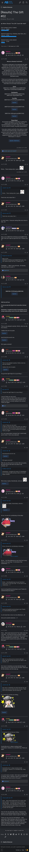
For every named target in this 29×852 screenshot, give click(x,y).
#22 (27, 794)
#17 (27, 630)
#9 (27, 356)
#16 (27, 603)
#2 (27, 164)
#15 (27, 576)
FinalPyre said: (5, 468)
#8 (27, 323)
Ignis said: (4, 389)
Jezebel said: (5, 360)
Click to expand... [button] (15, 556)
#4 (27, 210)
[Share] (25, 59)
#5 (27, 234)
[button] (2, 2)
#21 (27, 762)
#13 (27, 497)
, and (10, 151)
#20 (27, 726)
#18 (27, 653)
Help (23, 850)
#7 (27, 283)
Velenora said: (5, 213)
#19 (27, 681)
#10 (27, 386)
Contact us (18, 850)
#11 (27, 419)
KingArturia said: (6, 255)
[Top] (25, 850)
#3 (27, 184)
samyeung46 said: (6, 797)
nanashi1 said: (5, 187)
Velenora (4, 19)
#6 (27, 252)
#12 (27, 447)
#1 (27, 59)
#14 (27, 540)
